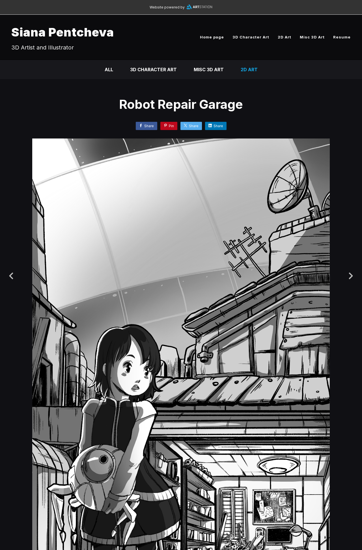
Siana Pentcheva (62, 32)
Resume (342, 37)
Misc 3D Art (312, 37)
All (109, 69)
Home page (212, 37)
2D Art (284, 37)
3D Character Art (250, 37)
